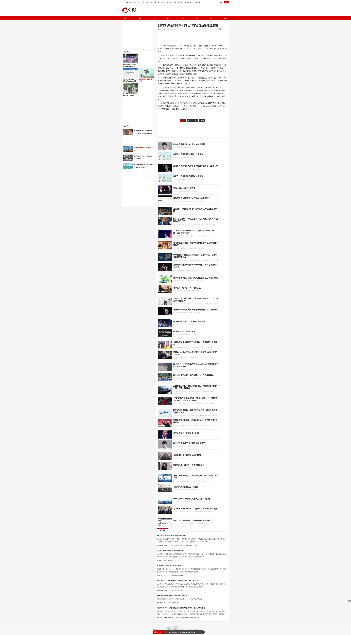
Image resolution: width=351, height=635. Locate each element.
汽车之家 (172, 29)
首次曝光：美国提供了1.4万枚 (185, 486)
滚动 (225, 18)
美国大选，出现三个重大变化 (185, 188)
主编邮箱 (175, 626)
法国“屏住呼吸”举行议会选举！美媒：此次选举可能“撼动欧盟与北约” (195, 219)
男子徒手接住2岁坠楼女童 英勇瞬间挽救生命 (129, 65)
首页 (123, 2)
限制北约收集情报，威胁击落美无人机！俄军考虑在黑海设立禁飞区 (195, 411)
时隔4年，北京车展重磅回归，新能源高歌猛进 (170, 550)
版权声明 (179, 630)
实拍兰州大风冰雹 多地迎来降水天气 (188, 154)
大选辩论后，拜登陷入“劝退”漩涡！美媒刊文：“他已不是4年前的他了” (195, 299)
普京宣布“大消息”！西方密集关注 (187, 287)
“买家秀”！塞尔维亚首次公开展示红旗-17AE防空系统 (195, 508)
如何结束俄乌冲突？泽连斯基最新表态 (188, 464)
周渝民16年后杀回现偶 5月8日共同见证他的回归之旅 (172, 595)
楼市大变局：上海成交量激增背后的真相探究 (191, 498)
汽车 (143, 2)
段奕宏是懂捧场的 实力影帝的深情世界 (189, 144)
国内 (125, 18)
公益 (166, 2)
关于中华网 (158, 630)
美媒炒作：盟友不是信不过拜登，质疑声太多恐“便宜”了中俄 (195, 353)
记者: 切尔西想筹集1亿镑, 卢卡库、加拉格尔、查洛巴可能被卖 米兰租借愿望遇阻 (195, 399)
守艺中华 (179, 2)
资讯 (127, 2)
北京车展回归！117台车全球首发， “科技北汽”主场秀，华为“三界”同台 (177, 580)
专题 (182, 18)
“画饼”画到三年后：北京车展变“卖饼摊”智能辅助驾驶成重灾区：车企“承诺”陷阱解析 (181, 608)
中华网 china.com (130, 10)
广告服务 (163, 630)
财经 (135, 2)
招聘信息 (174, 630)
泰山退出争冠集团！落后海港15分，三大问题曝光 (193, 375)
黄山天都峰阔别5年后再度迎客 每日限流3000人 (170, 565)
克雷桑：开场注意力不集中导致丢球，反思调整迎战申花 (195, 209)
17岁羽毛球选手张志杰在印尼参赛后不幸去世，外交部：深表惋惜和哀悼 (194, 231)
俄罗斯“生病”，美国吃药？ (184, 331)
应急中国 (186, 2)
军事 (131, 2)
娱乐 (139, 2)
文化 (151, 2)
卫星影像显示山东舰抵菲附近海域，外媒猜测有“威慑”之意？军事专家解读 (195, 386)
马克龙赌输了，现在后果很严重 (186, 433)
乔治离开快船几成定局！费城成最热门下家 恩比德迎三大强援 (195, 265)
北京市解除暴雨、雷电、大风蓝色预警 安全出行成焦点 (195, 277)
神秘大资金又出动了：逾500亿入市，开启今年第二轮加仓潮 (195, 476)
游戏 (147, 2)
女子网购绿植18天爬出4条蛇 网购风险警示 (130, 94)
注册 (221, 2)
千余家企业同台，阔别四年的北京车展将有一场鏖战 (171, 535)
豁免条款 (184, 630)
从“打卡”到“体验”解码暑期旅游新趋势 (179, 632)
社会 (154, 18)
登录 (226, 2)
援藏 (154, 2)
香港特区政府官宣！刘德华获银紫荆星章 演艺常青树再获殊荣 (195, 243)
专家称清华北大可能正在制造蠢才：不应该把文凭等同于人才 (195, 343)
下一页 (202, 120)
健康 (162, 2)
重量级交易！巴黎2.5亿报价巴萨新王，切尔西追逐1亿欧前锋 (195, 421)
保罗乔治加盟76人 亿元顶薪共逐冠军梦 (189, 321)
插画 (158, 2)
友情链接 (189, 630)
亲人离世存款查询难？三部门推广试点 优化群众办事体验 (130, 81)
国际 (139, 18)
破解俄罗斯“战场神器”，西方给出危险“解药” (191, 198)
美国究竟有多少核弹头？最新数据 (187, 454)
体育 (168, 18)
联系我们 (169, 630)
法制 (174, 2)
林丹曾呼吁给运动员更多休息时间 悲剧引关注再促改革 (195, 166)
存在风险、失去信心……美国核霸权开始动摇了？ (193, 520)
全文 (189, 120)
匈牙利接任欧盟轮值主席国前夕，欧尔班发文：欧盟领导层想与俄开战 (195, 255)
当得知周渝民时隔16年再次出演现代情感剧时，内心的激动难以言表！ (179, 599)
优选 (170, 2)
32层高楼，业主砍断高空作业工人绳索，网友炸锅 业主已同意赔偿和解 (195, 365)
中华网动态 (195, 630)
